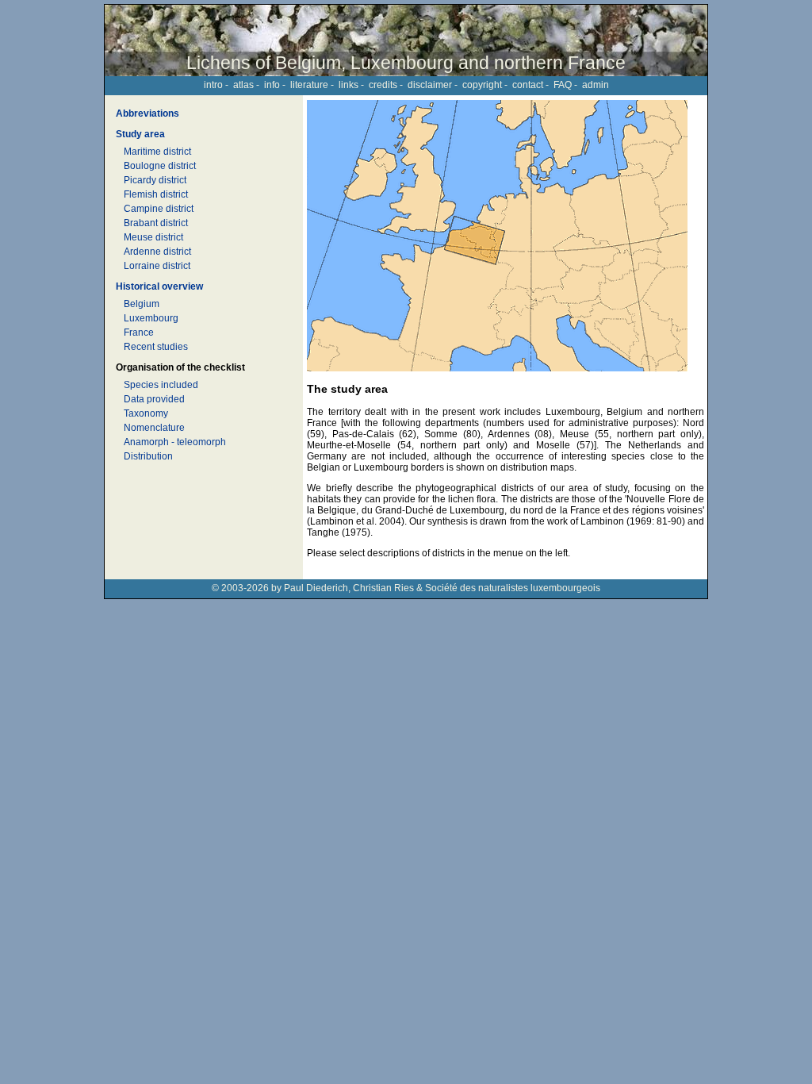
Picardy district (155, 180)
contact (527, 84)
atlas (243, 84)
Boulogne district (160, 165)
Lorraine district (157, 265)
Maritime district (157, 151)
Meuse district (153, 237)
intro (213, 84)
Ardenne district (157, 251)
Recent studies (156, 346)
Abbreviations (147, 113)
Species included (161, 384)
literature (309, 84)
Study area (140, 134)
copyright (482, 84)
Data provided (154, 399)
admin (595, 84)
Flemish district (156, 194)
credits (383, 84)
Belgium (141, 303)
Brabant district (156, 223)
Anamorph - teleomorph (175, 442)
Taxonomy (146, 413)
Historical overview (159, 286)
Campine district (158, 208)
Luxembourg (151, 318)
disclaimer (430, 84)
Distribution (148, 456)
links (348, 84)
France (139, 332)
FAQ (562, 84)
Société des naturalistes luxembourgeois (512, 588)
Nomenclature (154, 427)
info (272, 84)
